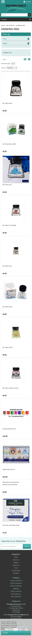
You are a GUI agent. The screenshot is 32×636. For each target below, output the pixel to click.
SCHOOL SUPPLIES (16, 581)
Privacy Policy (16, 571)
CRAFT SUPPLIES (16, 591)
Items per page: (5, 63)
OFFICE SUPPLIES (16, 583)
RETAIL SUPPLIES (16, 586)
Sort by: (3, 68)
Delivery (16, 562)
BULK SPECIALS (16, 597)
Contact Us (16, 565)
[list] (29, 59)
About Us (16, 560)
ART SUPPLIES (10, 25)
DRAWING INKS (20, 25)
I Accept (5, 633)
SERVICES (16, 589)
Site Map (16, 573)
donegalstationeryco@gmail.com (18, 615)
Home (3, 25)
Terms (16, 568)
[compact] (25, 59)
